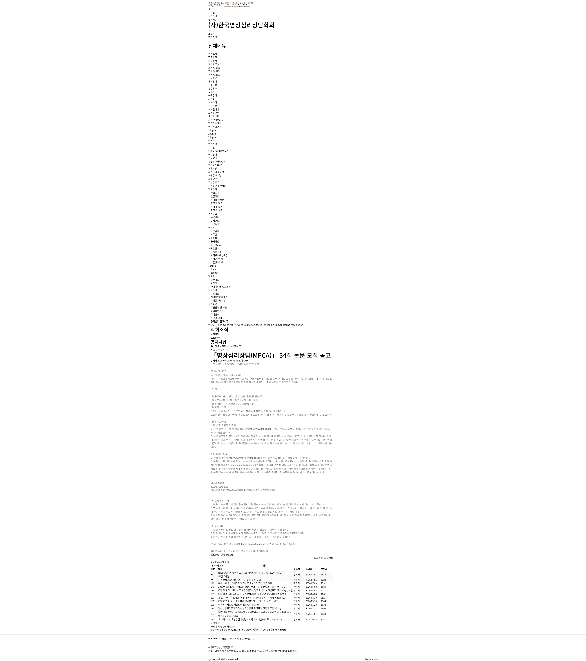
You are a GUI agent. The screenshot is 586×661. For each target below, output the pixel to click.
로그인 (211, 12)
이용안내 (212, 154)
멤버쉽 (211, 140)
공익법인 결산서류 (217, 185)
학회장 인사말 (215, 64)
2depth (212, 133)
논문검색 (212, 95)
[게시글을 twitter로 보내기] (215, 555)
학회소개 (212, 53)
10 (252, 630)
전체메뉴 (212, 19)
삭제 (227, 349)
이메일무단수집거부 (244, 638)
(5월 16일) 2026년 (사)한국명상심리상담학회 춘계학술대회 (246, 594)
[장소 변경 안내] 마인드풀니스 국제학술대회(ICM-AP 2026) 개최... (250, 572)
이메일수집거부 (215, 165)
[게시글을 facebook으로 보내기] (227, 555)
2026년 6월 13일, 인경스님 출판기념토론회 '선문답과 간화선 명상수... (251, 586)
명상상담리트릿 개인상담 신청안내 (234, 604)
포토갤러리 (213, 109)
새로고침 (231, 626)
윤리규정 (212, 85)
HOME (216, 346)
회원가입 (212, 16)
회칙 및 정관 (214, 74)
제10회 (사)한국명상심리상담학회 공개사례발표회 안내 (244, 619)
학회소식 (212, 102)
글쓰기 (214, 626)
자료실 (211, 99)
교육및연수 (213, 112)
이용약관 (212, 158)
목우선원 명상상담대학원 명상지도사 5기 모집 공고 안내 (245, 583)
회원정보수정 (214, 175)
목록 (213, 349)
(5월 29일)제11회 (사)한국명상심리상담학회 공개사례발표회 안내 (249, 590)
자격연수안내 (214, 123)
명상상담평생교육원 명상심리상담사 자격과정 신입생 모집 (246, 608)
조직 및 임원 (214, 67)
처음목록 (222, 626)
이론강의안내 (214, 126)
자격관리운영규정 (216, 119)
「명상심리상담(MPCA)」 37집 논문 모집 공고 (240, 580)
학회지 (211, 92)
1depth (212, 130)
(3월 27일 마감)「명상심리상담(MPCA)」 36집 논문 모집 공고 (248, 601)
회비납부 (212, 179)
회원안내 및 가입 (216, 172)
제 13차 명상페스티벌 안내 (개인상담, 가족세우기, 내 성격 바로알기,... (252, 597)
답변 (217, 349)
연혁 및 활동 (214, 71)
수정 (222, 349)
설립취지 (212, 60)
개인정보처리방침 (216, 161)
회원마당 (212, 168)
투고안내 (212, 81)
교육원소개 (213, 116)
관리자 (296, 574)
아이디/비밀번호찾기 (218, 151)
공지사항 (212, 106)
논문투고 (212, 78)
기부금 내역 (214, 182)
